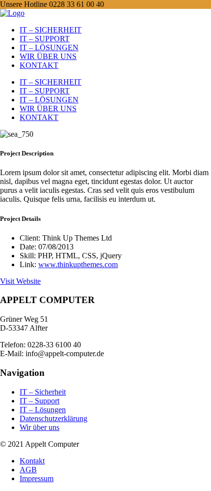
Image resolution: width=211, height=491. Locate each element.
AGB (28, 469)
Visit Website (20, 281)
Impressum (36, 478)
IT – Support (39, 401)
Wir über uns (39, 427)
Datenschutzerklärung (53, 418)
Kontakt (32, 461)
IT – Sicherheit (43, 392)
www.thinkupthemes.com (78, 264)
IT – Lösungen (43, 409)
